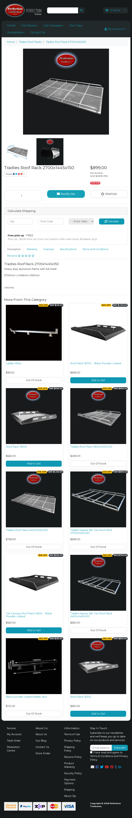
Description (14, 249)
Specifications (68, 249)
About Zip (70, 796)
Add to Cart (98, 380)
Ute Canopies (52, 25)
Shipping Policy (69, 748)
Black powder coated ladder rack (26, 696)
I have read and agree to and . (109, 756)
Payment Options (69, 781)
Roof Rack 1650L (80, 696)
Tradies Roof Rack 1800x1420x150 (91, 446)
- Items (114, 10)
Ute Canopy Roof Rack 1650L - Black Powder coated (29, 615)
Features (48, 249)
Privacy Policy (72, 740)
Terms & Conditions (101, 756)
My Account (14, 734)
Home (11, 25)
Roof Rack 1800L (16, 446)
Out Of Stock (34, 380)
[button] (115, 29)
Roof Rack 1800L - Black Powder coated (95, 363)
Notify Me (67, 194)
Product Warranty (69, 765)
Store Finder (43, 753)
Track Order (14, 740)
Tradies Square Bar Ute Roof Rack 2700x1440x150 (91, 532)
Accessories (15, 32)
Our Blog (41, 740)
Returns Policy (73, 757)
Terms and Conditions (95, 249)
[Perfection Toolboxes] (23, 10)
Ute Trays (75, 25)
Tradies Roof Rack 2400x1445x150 (27, 530)
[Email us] (92, 767)
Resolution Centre (13, 748)
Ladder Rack (13, 363)
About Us (41, 734)
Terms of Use (72, 734)
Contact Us (37, 32)
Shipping (69, 789)
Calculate (113, 221)
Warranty (32, 249)
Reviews (12, 255)
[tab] (14, 249)
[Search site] (81, 10)
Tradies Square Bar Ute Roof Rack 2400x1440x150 (91, 615)
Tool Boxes (28, 25)
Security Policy (73, 773)
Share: (9, 174)
